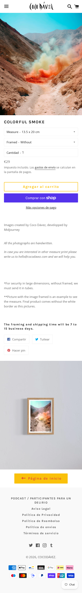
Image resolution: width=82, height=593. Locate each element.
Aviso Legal (41, 508)
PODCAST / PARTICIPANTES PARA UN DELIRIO (41, 500)
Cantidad (13, 153)
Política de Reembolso (41, 521)
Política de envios (41, 527)
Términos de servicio (41, 533)
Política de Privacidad (41, 515)
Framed (12, 142)
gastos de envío (45, 167)
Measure (12, 132)
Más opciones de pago (41, 207)
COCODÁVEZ (46, 557)
